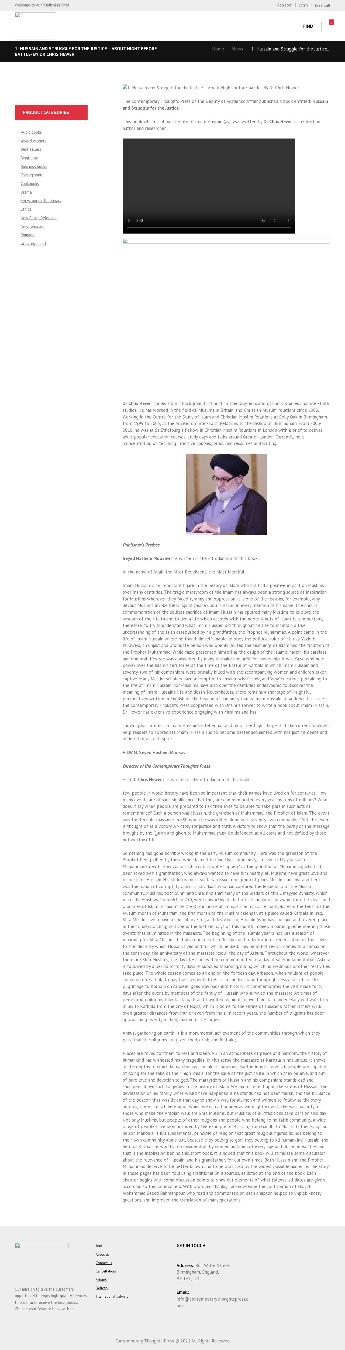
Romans (27, 234)
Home (218, 49)
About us (102, 1254)
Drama (26, 192)
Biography (29, 157)
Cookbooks (30, 183)
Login (303, 5)
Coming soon (31, 174)
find (308, 26)
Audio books (31, 132)
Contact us (104, 1263)
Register (284, 5)
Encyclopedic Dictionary (41, 200)
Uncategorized (33, 243)
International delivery (112, 1296)
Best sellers (31, 149)
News (237, 49)
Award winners (33, 140)
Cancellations (106, 1271)
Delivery (102, 1288)
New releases (32, 226)
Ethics (26, 209)
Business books (34, 166)
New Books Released (39, 217)
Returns (101, 1279)
